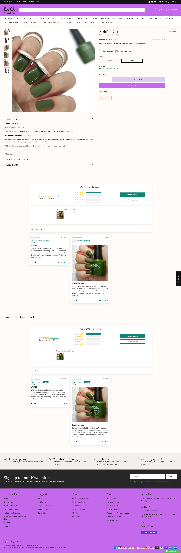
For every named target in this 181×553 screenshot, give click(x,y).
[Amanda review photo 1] (90, 263)
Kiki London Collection (114, 502)
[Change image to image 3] (7, 47)
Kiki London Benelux (79, 502)
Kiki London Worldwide (80, 499)
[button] (79, 192)
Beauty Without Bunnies (12, 506)
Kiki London (105, 35)
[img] (36, 238)
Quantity (102, 75)
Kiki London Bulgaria (79, 506)
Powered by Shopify (31, 545)
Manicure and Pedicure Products (118, 513)
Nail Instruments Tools (114, 506)
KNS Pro (75, 513)
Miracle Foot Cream (113, 517)
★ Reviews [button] (179, 278)
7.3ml (110, 61)
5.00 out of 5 (54, 196)
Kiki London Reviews (11, 509)
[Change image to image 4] (7, 55)
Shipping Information (45, 506)
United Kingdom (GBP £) (169, 2)
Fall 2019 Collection (20, 127)
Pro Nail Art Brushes (113, 509)
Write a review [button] (132, 195)
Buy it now (132, 85)
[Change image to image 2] (7, 40)
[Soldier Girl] (53, 71)
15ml (132, 61)
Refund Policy (43, 509)
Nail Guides (42, 502)
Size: (102, 56)
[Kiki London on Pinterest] (149, 2)
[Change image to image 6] (7, 70)
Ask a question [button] (132, 200)
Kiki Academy (9, 502)
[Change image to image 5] (7, 62)
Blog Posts (7, 523)
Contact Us (8, 526)
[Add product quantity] (109, 79)
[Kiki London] (10, 9)
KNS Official (76, 517)
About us (7, 499)
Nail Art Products (112, 520)
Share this (106, 98)
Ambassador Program (12, 513)
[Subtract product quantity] (101, 79)
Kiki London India (78, 509)
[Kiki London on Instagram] (152, 2)
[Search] (147, 10)
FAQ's (40, 499)
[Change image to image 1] (7, 32)
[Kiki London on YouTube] (155, 2)
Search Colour (111, 499)
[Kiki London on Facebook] (146, 2)
